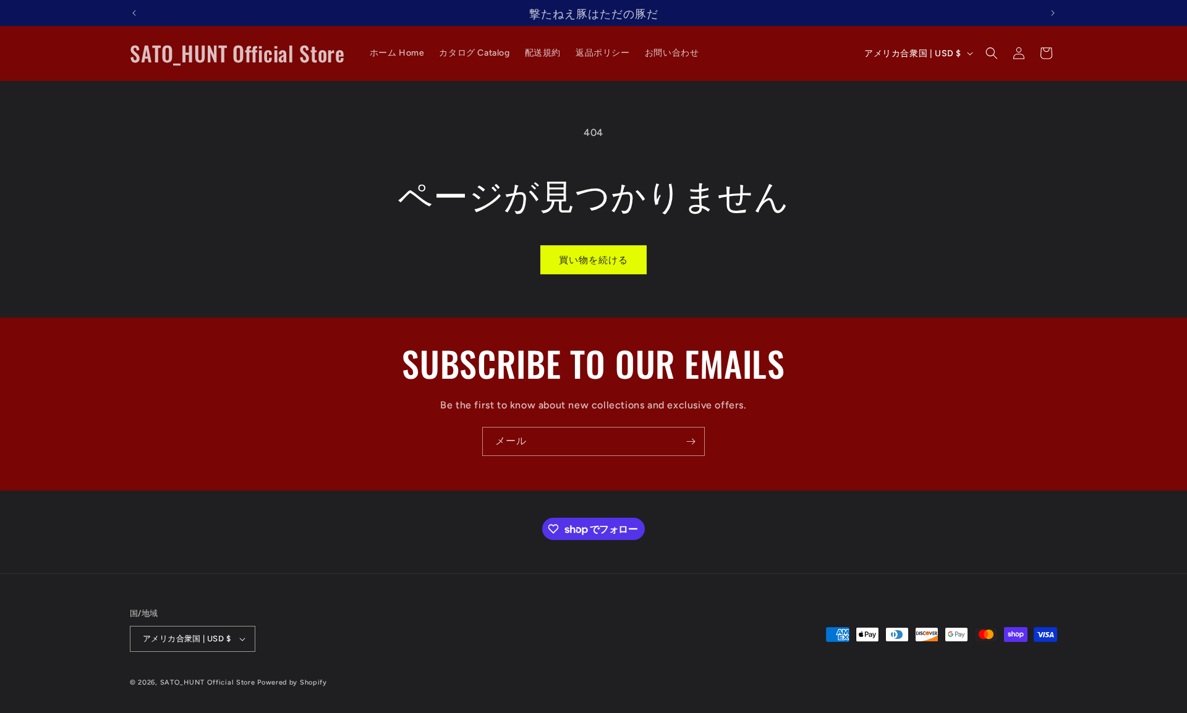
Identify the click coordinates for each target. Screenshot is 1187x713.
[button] (991, 53)
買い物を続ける (593, 260)
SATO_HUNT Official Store (207, 682)
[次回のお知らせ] (1052, 13)
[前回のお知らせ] (134, 13)
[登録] (690, 441)
